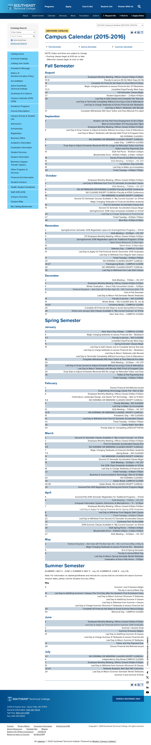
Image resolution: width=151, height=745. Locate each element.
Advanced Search (18, 43)
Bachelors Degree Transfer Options (19, 163)
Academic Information (21, 142)
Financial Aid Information (22, 177)
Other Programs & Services (19, 171)
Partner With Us (125, 6)
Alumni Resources (14, 729)
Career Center (38, 16)
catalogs (41, 741)
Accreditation (17, 81)
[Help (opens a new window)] (142, 32)
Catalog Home (17, 54)
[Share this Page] (135, 32)
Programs (49, 6)
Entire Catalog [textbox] (16, 32)
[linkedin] (147, 687)
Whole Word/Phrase (19, 40)
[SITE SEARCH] (139, 6)
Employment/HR (63, 726)
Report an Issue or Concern (18, 734)
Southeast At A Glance (21, 93)
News (73, 16)
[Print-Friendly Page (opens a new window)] (138, 32)
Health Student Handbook (23, 187)
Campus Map (17, 201)
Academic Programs (20, 106)
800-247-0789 (22, 713)
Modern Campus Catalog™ (104, 741)
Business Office (18, 138)
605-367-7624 (33, 710)
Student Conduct (18, 182)
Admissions (16, 123)
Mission (45, 729)
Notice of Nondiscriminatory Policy (22, 74)
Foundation (84, 16)
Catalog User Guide (20, 63)
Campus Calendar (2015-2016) (22, 100)
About (25, 16)
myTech (96, 16)
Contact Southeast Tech (128, 699)
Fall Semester (54, 46)
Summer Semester (123, 46)
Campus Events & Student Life (23, 117)
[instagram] (147, 682)
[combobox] (120, 25)
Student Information (20, 157)
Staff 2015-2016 (18, 192)
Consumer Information (43, 726)
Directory (63, 16)
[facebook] (147, 672)
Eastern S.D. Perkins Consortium (20, 732)
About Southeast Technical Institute (19, 87)
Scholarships (17, 128)
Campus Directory (19, 196)
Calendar (51, 16)
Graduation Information (21, 147)
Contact (10, 726)
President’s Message (20, 68)
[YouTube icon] (147, 692)
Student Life (106, 6)
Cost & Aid (87, 6)
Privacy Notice (24, 726)
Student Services (19, 152)
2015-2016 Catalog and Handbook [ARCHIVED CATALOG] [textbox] (117, 25)
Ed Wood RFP (39, 734)
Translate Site (31, 729)
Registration (16, 133)
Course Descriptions (20, 111)
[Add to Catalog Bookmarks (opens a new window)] (131, 32)
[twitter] (147, 677)
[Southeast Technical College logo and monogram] (22, 6)
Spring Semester (88, 46)
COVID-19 (42, 732)
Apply (68, 6)
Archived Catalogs (19, 58)
